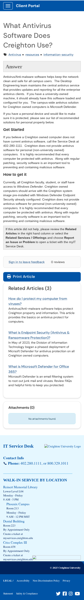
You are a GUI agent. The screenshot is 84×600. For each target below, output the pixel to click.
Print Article (23, 276)
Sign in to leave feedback (27, 262)
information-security (58, 55)
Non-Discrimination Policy (46, 580)
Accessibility (23, 580)
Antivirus (14, 55)
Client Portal (28, 5)
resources (32, 55)
